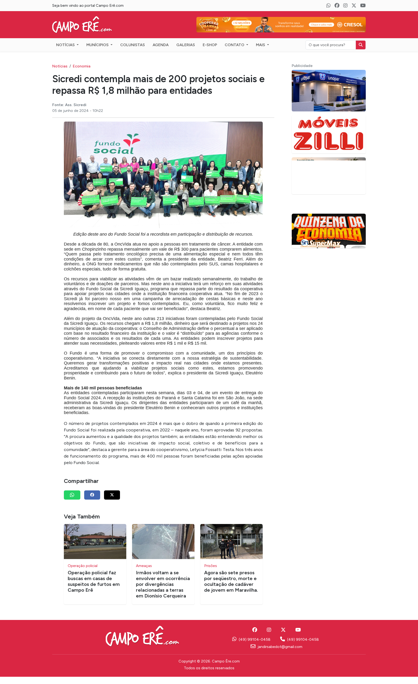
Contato (235, 45)
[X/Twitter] (353, 5)
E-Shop (210, 45)
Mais (261, 45)
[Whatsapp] (328, 5)
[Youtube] (363, 5)
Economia (81, 66)
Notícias (66, 45)
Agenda (161, 45)
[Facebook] (337, 5)
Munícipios (98, 45)
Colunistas (132, 45)
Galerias (185, 45)
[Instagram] (345, 5)
